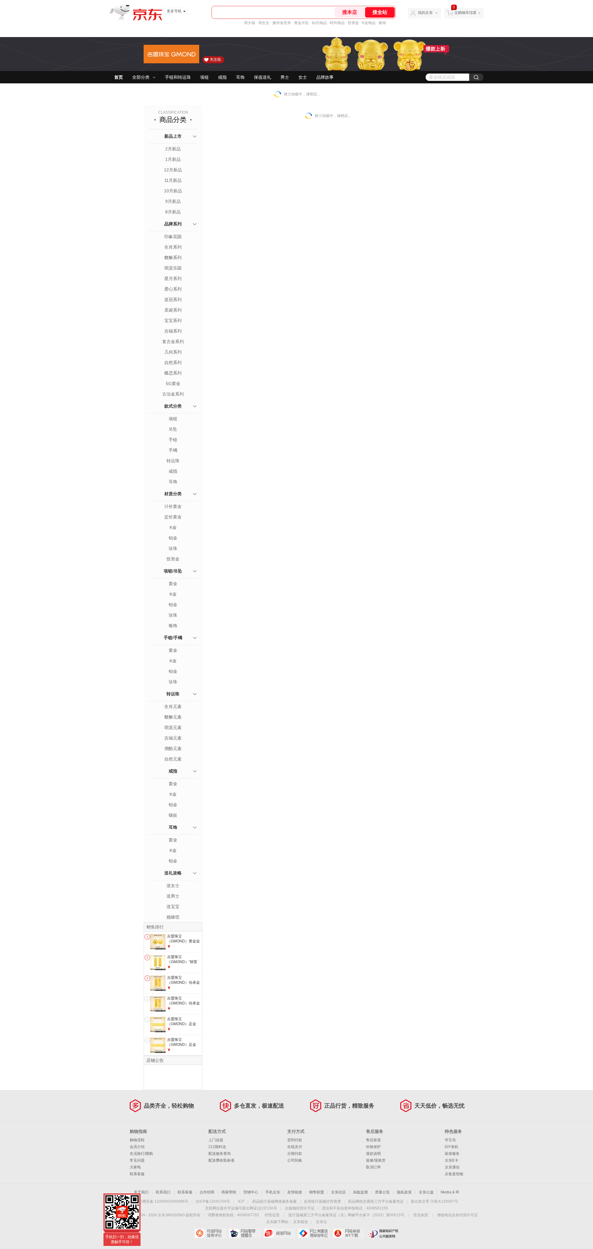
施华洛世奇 (281, 23)
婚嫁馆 (172, 917)
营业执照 (420, 1215)
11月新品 (173, 180)
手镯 (173, 450)
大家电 (135, 1167)
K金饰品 (369, 23)
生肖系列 (173, 247)
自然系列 (173, 362)
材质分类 (173, 493)
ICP (241, 1201)
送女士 (172, 885)
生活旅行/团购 (141, 1153)
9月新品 (173, 201)
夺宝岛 (450, 1140)
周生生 (263, 23)
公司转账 (294, 1160)
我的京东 (425, 12)
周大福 (249, 23)
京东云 (321, 1222)
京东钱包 (300, 1222)
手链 (173, 439)
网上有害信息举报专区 (314, 1233)
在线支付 (294, 1147)
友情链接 (294, 1192)
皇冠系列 (173, 299)
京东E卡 (451, 1160)
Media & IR (450, 1192)
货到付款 (294, 1140)
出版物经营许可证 (300, 1208)
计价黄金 (173, 506)
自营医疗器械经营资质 (322, 1201)
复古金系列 (173, 341)
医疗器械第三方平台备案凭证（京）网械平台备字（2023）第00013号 (346, 1215)
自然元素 (173, 759)
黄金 (173, 583)
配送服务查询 (219, 1153)
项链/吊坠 (173, 570)
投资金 (353, 23)
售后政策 (373, 1140)
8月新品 (173, 211)
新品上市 (173, 136)
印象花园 (173, 236)
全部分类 (140, 77)
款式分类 (173, 406)
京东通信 (452, 1167)
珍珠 (173, 548)
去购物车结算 (465, 12)
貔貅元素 (173, 717)
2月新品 (173, 148)
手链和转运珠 (178, 77)
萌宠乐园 (173, 268)
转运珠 (172, 460)
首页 (118, 77)
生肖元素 (173, 706)
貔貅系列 (173, 257)
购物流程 (137, 1140)
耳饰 (240, 77)
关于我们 (141, 1192)
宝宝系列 (173, 320)
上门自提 (215, 1140)
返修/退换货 (375, 1160)
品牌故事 (325, 77)
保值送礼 (262, 77)
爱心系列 (173, 289)
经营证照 (272, 1215)
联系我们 (163, 1192)
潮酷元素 (173, 748)
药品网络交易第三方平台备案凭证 (376, 1201)
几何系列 (173, 352)
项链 (204, 77)
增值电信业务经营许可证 (457, 1215)
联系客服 (137, 1174)
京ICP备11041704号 (213, 1201)
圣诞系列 (173, 310)
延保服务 (452, 1153)
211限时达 (217, 1147)
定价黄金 (173, 516)
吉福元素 (173, 738)
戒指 (222, 77)
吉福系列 (173, 331)
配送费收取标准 (221, 1160)
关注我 (215, 59)
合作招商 (207, 1192)
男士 (284, 77)
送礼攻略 (173, 872)
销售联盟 (316, 1192)
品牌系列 (173, 223)
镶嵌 (173, 815)
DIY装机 (451, 1147)
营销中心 (250, 1192)
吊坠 (173, 429)
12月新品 (173, 169)
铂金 (173, 537)
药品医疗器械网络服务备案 (274, 1201)
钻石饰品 (319, 23)
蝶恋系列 (173, 373)
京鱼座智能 (454, 1174)
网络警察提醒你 (245, 1233)
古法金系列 (173, 394)
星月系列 (173, 278)
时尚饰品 (337, 23)
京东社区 (338, 1192)
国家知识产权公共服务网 (383, 1233)
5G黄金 (173, 383)
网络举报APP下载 (348, 1233)
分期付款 (294, 1153)
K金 (173, 527)
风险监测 (360, 1192)
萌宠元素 (173, 727)
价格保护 (373, 1147)
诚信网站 (279, 1233)
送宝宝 (172, 906)
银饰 (382, 23)
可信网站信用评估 (210, 1233)
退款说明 (373, 1153)
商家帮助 (228, 1192)
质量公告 (382, 1192)
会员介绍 (137, 1147)
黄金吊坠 (301, 23)
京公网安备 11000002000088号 (161, 1201)
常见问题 (137, 1160)
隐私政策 (404, 1192)
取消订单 (373, 1167)
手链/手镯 (173, 637)
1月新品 (173, 159)
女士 (302, 77)
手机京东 (272, 1192)
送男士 (172, 896)
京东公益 (426, 1192)
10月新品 (173, 190)
